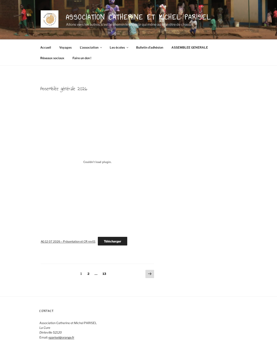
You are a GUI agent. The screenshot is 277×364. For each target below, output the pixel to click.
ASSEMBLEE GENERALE (189, 47)
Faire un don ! (81, 58)
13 (105, 273)
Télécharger (112, 241)
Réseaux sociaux (52, 58)
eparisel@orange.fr (61, 337)
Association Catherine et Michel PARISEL (138, 17)
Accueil (45, 47)
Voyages (65, 47)
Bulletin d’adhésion (149, 47)
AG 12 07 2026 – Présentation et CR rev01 (68, 241)
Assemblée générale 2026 (63, 88)
